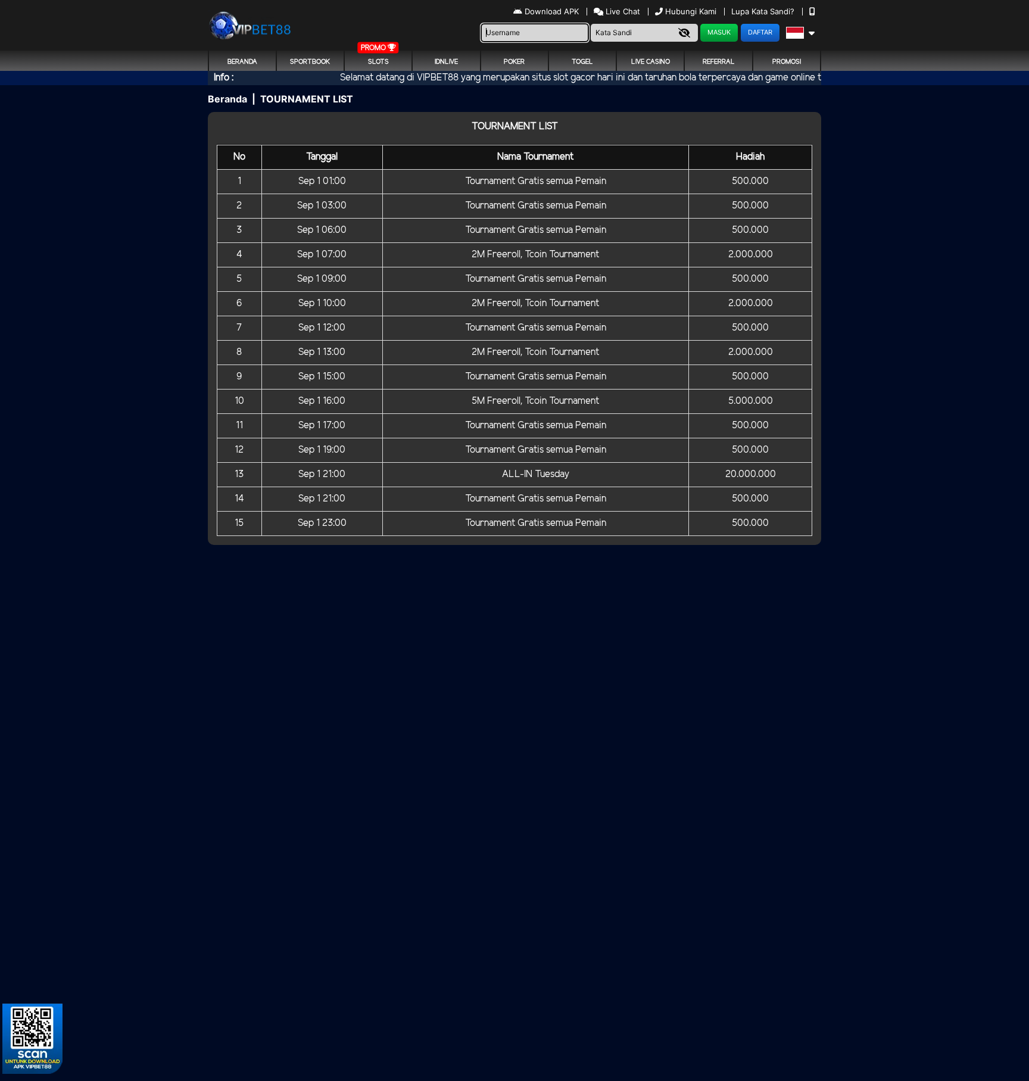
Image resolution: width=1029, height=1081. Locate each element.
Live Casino (650, 62)
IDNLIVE (446, 62)
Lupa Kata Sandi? (764, 11)
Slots (378, 62)
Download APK (551, 11)
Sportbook (310, 62)
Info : (223, 77)
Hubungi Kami (691, 11)
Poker (514, 62)
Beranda (242, 62)
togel (582, 62)
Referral (719, 62)
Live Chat (621, 11)
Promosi (786, 62)
